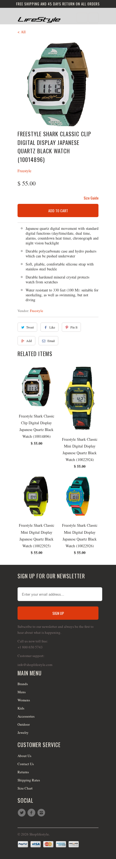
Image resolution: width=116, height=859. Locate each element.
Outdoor (24, 724)
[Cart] (93, 18)
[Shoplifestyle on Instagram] (42, 813)
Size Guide (91, 198)
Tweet (30, 327)
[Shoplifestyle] (39, 18)
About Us (24, 755)
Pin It (73, 327)
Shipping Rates (29, 780)
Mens (22, 691)
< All (22, 31)
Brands (23, 683)
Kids (21, 708)
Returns (23, 772)
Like (52, 327)
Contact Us (26, 763)
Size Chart (25, 788)
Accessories (26, 716)
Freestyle (24, 170)
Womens (24, 700)
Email (51, 341)
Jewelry (23, 732)
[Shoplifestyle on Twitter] (22, 813)
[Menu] (82, 18)
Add (29, 341)
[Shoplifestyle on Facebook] (32, 813)
